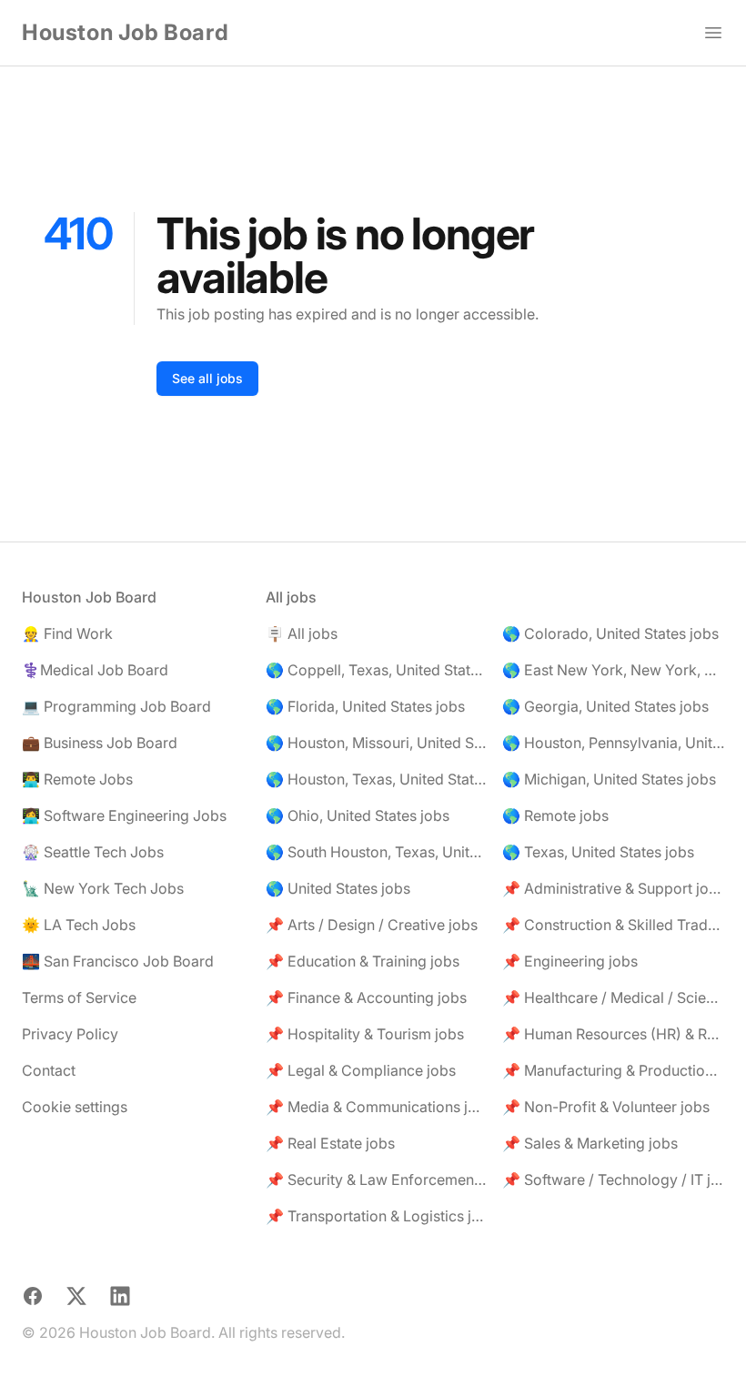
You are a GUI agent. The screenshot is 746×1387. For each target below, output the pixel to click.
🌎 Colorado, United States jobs (610, 633)
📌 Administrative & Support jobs (613, 888)
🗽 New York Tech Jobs (103, 888)
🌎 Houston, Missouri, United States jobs (377, 743)
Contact (49, 1070)
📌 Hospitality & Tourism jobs (365, 1034)
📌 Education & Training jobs (362, 961)
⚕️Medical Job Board (95, 670)
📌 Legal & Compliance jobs (361, 1070)
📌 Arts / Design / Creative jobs (372, 925)
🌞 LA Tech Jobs (79, 925)
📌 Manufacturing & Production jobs (613, 1070)
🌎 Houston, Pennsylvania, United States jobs (613, 743)
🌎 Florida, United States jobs (365, 706)
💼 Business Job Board (99, 743)
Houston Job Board (125, 32)
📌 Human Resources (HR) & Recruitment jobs (613, 1034)
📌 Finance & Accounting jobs (366, 997)
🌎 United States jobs (338, 888)
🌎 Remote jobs (555, 815)
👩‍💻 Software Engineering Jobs (124, 815)
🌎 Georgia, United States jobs (605, 706)
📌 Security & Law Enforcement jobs (377, 1179)
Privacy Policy (70, 1034)
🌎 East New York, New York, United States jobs (613, 670)
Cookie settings (74, 1107)
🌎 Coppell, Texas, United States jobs (377, 670)
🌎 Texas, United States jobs (598, 852)
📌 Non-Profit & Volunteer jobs (606, 1107)
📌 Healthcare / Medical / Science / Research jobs (613, 997)
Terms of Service (79, 997)
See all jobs (207, 378)
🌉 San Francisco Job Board (118, 961)
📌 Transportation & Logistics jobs (377, 1216)
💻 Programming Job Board (116, 706)
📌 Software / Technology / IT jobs (613, 1179)
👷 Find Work (67, 633)
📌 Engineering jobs (570, 961)
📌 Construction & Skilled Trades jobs (613, 925)
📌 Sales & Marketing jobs (590, 1143)
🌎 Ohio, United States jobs (357, 815)
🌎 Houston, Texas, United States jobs (377, 779)
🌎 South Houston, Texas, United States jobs (377, 852)
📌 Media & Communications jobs (377, 1107)
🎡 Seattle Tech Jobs (93, 852)
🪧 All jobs (302, 633)
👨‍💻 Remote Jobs (77, 779)
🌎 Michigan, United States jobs (609, 779)
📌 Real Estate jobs (330, 1143)
